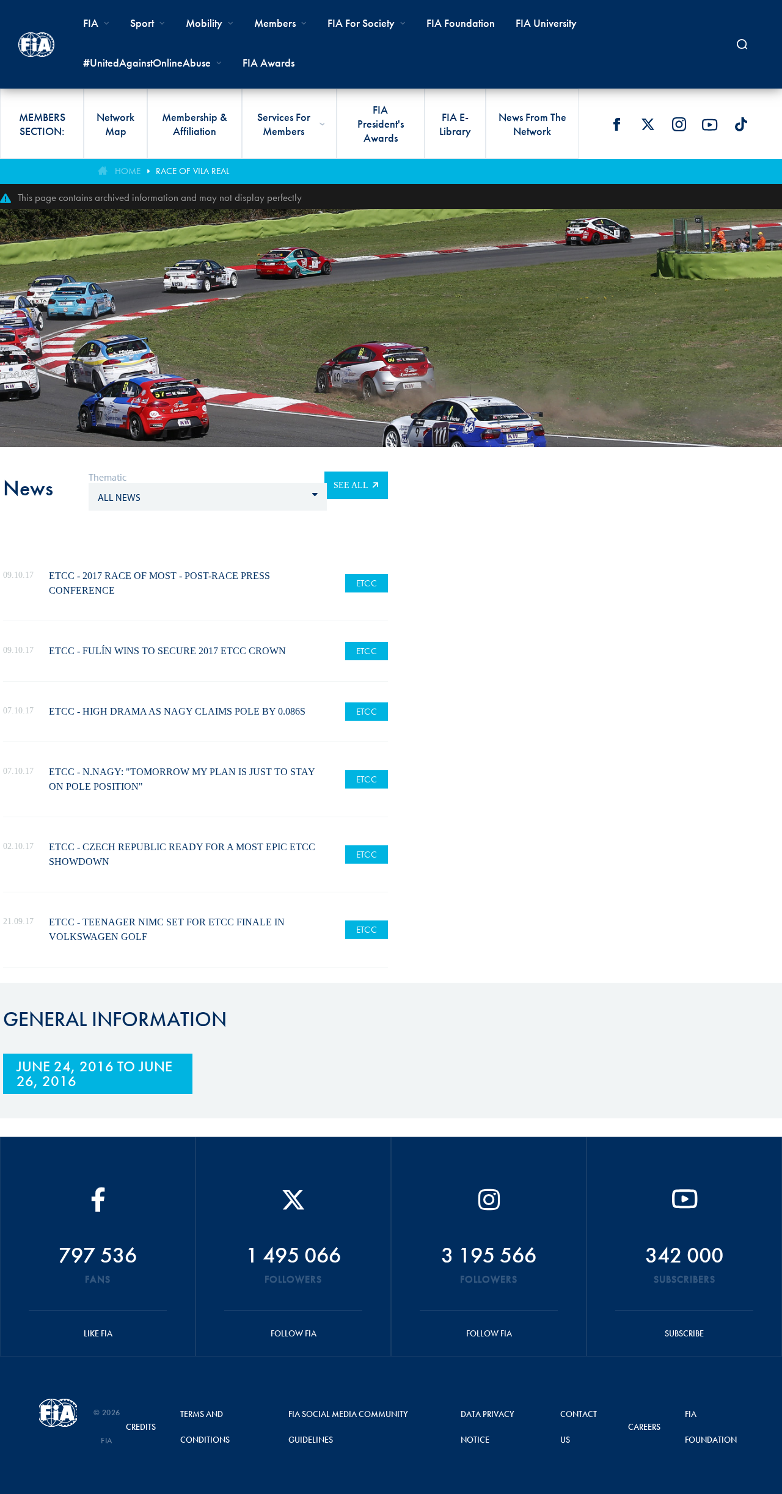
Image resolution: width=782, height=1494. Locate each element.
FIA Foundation (460, 23)
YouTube (710, 124)
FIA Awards (268, 63)
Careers (644, 1426)
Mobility (204, 23)
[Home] (36, 44)
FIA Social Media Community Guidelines (348, 1426)
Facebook (616, 124)
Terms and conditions (205, 1426)
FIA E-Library (455, 124)
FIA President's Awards (380, 124)
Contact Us (578, 1426)
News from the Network (532, 124)
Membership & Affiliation (194, 124)
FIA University (546, 23)
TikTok (741, 124)
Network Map (115, 124)
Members (275, 23)
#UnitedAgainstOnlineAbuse (147, 63)
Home (128, 171)
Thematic (107, 477)
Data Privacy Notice (487, 1426)
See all (351, 485)
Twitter (647, 124)
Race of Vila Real (192, 171)
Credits (141, 1426)
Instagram (679, 124)
